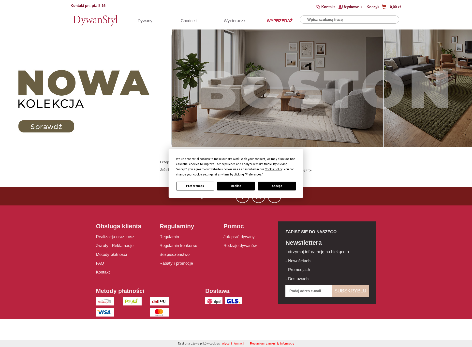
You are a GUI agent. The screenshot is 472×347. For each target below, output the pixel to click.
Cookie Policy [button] (273, 169)
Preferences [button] (253, 174)
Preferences (195, 186)
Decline (236, 186)
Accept (277, 186)
